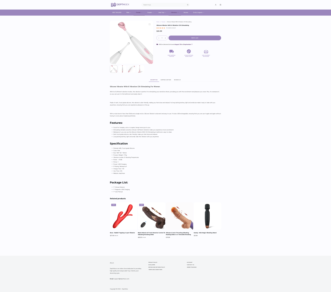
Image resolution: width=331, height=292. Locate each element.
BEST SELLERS (116, 12)
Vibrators (174, 12)
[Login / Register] (215, 4)
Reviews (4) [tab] (177, 79)
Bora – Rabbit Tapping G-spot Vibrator (122, 233)
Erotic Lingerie (197, 12)
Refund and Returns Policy (156, 267)
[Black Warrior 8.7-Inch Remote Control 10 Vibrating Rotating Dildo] (151, 216)
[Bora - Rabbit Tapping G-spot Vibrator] (123, 216)
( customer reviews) (171, 28)
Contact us (190, 264)
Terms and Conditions (155, 269)
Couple (149, 12)
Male (127, 12)
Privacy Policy (152, 262)
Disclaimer (151, 264)
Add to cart (194, 38)
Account (189, 262)
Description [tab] (153, 79)
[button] (123, 227)
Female (138, 12)
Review (186, 12)
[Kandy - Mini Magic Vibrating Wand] (207, 216)
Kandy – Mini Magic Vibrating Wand (205, 233)
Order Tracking (192, 267)
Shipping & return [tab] (166, 79)
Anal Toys (161, 12)
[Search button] (188, 5)
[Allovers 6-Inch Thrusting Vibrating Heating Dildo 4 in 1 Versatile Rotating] (179, 216)
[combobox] (163, 5)
